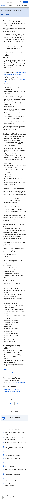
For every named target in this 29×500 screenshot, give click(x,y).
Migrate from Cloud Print (10, 466)
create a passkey (5, 14)
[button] (2, 2)
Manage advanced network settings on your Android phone (15, 459)
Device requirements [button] (8, 373)
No (17, 403)
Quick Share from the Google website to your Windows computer (15, 74)
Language (6, 495)
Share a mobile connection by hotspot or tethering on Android (14, 438)
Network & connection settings (11, 429)
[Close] (28, 9)
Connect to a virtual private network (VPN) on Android (15, 443)
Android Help (8, 2)
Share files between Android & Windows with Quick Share (14, 475)
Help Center (3, 5)
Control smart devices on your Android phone (15, 463)
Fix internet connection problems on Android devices (15, 470)
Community (10, 5)
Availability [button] (5, 369)
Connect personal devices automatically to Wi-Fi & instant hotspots (15, 479)
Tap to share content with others (12, 455)
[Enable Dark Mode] (13, 497)
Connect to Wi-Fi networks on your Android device (15, 433)
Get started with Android (21, 5)
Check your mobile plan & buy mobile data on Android (15, 448)
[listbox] (7, 497)
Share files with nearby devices (12, 391)
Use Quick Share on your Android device (14, 389)
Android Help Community (18, 382)
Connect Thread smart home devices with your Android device (14, 484)
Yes (11, 403)
